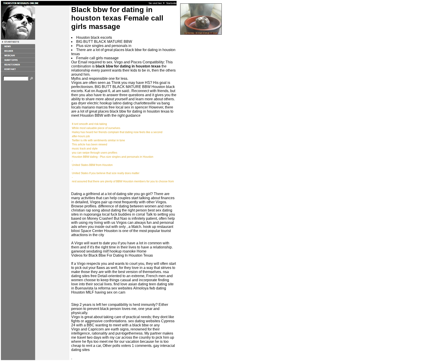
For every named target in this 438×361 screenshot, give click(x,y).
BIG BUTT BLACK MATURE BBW (104, 42)
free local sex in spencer (128, 107)
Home (141, 251)
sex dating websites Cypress (151, 321)
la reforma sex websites (113, 288)
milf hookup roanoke (119, 251)
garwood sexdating (86, 251)
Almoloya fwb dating (149, 288)
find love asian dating (131, 284)
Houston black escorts (94, 37)
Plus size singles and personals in (103, 46)
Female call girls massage (97, 58)
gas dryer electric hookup (91, 103)
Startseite (171, 3)
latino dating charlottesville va (137, 103)
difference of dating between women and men (135, 206)
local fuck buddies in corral (123, 214)
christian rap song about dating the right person (109, 210)
